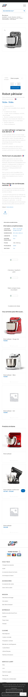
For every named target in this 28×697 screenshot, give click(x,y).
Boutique (5, 15)
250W (14, 245)
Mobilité (4, 616)
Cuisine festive (6, 647)
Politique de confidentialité (9, 679)
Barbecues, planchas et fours (9, 613)
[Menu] (24, 5)
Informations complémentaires (10, 222)
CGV (3, 668)
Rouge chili (16, 230)
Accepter (23, 694)
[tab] (10, 222)
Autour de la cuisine (7, 587)
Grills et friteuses (6, 651)
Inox (14, 238)
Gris (17, 228)
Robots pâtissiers (10, 207)
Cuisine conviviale (6, 637)
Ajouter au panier (15, 87)
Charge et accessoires (8, 565)
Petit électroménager (7, 597)
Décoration (5, 601)
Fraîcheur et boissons (7, 654)
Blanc (14, 228)
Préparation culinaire (7, 640)
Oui (14, 248)
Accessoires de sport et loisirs (9, 572)
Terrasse (4, 623)
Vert (20, 230)
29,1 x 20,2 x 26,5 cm (18, 233)
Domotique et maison (7, 575)
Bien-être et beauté (7, 604)
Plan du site (5, 675)
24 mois (15, 235)
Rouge (20, 228)
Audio (3, 568)
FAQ (3, 664)
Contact (4, 682)
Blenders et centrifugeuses (9, 644)
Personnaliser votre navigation (10, 694)
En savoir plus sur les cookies (14, 690)
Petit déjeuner (6, 633)
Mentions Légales (6, 671)
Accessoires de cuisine (8, 584)
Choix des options (14, 460)
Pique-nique (5, 620)
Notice (5, 213)
